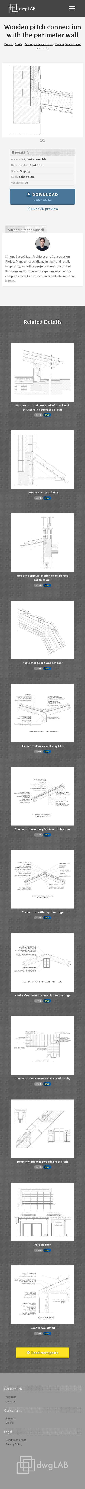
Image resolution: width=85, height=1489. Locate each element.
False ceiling (27, 176)
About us (11, 1397)
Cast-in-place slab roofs (39, 44)
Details (8, 44)
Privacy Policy (14, 1444)
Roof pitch (36, 165)
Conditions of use (16, 1440)
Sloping (25, 171)
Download (44, 196)
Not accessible (36, 159)
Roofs (18, 44)
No (26, 182)
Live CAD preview (44, 208)
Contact (10, 1401)
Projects (11, 1418)
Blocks (10, 1422)
